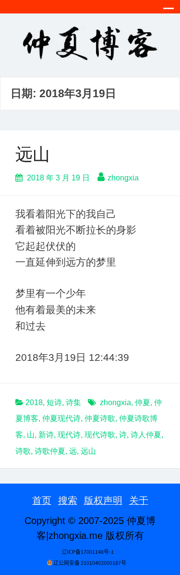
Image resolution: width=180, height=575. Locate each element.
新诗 (46, 435)
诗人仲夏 (146, 435)
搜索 (67, 500)
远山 (32, 154)
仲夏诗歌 (99, 418)
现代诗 (69, 435)
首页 (41, 500)
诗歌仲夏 (50, 451)
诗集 (73, 402)
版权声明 (103, 500)
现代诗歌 (99, 435)
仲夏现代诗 (61, 418)
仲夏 (142, 402)
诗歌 (23, 451)
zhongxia (123, 178)
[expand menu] (168, 11)
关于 (138, 500)
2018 (34, 402)
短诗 (54, 402)
